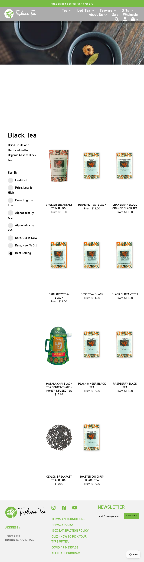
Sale (115, 15)
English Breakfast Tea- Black (59, 206)
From (59, 212)
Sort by (12, 172)
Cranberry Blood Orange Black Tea (125, 206)
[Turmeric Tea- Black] (92, 165)
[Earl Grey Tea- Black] (59, 255)
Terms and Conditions (68, 519)
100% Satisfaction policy (70, 530)
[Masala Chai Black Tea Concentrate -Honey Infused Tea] (59, 344)
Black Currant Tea (125, 294)
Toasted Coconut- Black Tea (92, 478)
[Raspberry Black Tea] (124, 344)
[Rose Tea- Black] (92, 255)
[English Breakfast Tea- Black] (59, 165)
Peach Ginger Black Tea (92, 385)
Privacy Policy (62, 525)
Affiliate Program (65, 553)
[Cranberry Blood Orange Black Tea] (124, 165)
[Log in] (125, 19)
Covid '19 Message (64, 547)
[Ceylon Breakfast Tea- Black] (59, 437)
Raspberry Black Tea (125, 385)
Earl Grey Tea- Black (59, 296)
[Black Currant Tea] (124, 255)
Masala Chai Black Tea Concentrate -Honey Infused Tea (59, 387)
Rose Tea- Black (92, 294)
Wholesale (130, 15)
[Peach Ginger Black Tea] (92, 344)
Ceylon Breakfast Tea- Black (59, 478)
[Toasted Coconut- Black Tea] (92, 437)
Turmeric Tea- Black (92, 204)
